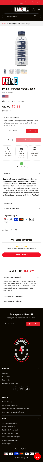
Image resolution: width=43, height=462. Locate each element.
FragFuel (24, 458)
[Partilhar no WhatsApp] (15, 230)
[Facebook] (15, 388)
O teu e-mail (12, 131)
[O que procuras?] (35, 16)
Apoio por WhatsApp (21, 167)
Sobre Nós (6, 380)
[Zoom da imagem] (21, 48)
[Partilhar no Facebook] (11, 230)
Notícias (5, 373)
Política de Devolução (10, 433)
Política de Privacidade (10, 430)
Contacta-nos (7, 402)
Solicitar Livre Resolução (11, 437)
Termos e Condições (9, 423)
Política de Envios (8, 426)
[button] (3, 9)
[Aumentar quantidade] (12, 140)
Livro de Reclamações (10, 440)
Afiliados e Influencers (10, 383)
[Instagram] (21, 388)
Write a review (21, 255)
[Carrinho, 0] (38, 9)
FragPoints (6, 376)
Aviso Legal (6, 444)
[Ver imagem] (5, 71)
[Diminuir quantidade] (4, 140)
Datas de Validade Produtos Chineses (15, 409)
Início (4, 23)
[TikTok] (27, 388)
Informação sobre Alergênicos (13, 412)
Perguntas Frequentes (10, 405)
